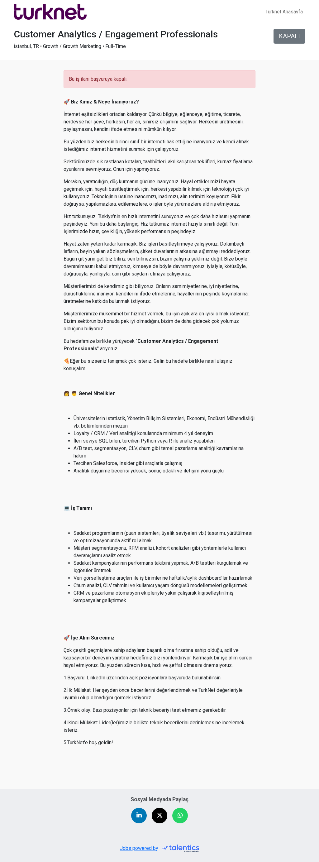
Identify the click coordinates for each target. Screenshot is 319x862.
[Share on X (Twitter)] (159, 815)
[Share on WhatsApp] (180, 815)
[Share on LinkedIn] (139, 815)
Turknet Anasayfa (284, 12)
